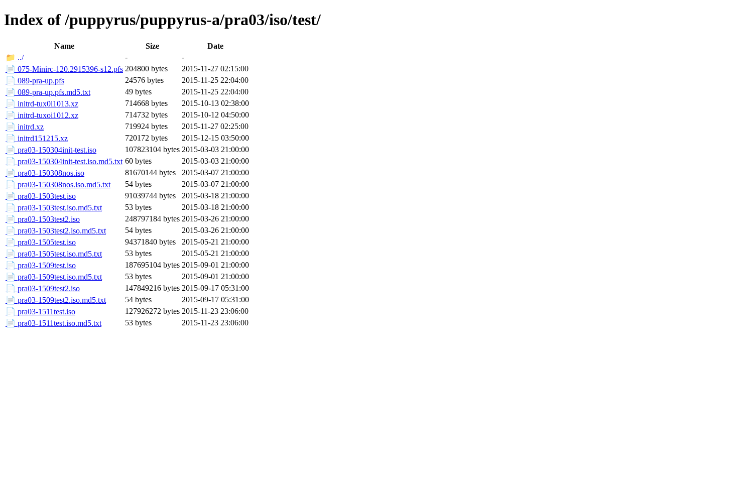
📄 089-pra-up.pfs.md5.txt (48, 92)
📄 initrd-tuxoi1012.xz (42, 115)
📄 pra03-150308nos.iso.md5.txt (58, 184)
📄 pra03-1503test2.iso (43, 219)
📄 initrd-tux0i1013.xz (42, 103)
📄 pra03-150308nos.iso (45, 173)
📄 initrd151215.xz (37, 138)
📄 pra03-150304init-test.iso (51, 150)
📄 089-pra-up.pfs (35, 80)
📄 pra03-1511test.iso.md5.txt (53, 323)
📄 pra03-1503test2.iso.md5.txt (56, 230)
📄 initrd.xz (25, 127)
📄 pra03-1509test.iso (41, 265)
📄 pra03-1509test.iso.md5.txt (54, 277)
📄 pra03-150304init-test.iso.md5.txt (64, 161)
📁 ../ (15, 57)
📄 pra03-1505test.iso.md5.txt (54, 254)
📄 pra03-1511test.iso (40, 311)
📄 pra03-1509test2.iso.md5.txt (56, 300)
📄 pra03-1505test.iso (41, 242)
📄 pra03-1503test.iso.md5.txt (54, 207)
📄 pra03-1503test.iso (41, 196)
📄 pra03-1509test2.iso (43, 288)
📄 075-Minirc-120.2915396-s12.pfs (64, 69)
